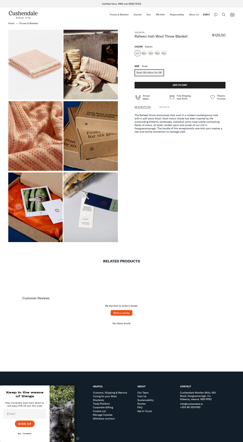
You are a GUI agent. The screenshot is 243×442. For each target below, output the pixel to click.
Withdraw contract (104, 418)
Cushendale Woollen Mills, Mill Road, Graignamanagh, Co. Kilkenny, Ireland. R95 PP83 (198, 396)
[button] (119, 14)
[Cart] (232, 14)
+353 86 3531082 (190, 407)
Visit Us (141, 396)
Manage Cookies (102, 414)
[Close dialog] (71, 389)
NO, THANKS (25, 434)
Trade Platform (101, 403)
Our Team (143, 392)
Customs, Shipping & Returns (110, 392)
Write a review (121, 313)
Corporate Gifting (103, 407)
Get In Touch (144, 411)
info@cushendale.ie (191, 403)
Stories (141, 403)
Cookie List (99, 411)
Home (11, 23)
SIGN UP (25, 423)
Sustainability (145, 400)
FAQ (139, 407)
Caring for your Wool (105, 396)
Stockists (98, 400)
